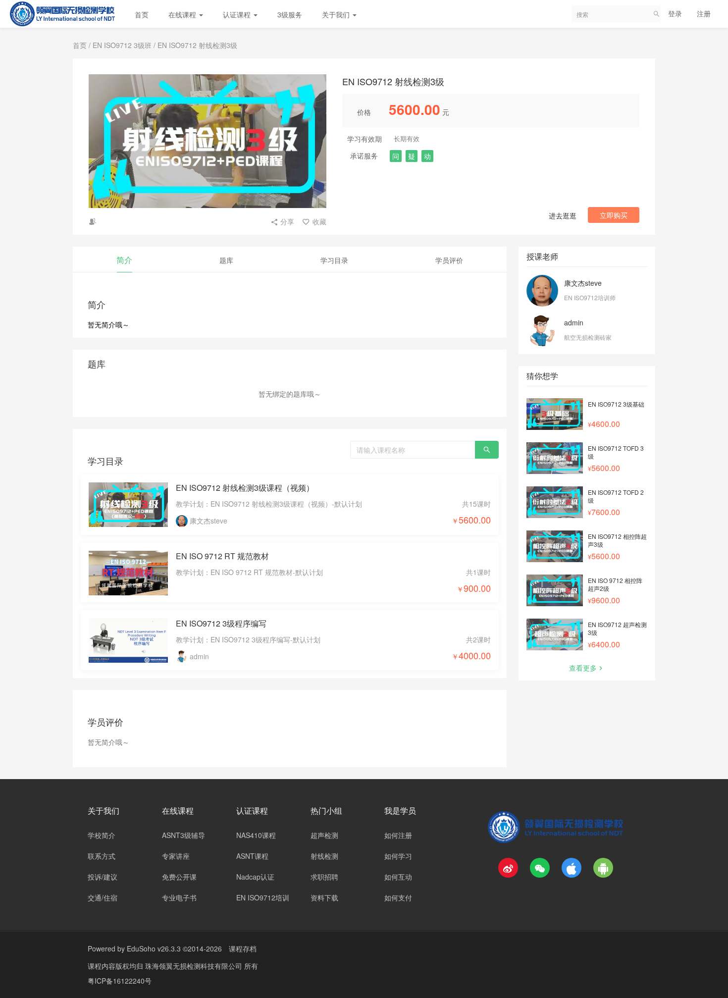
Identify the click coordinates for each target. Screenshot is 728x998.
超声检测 (324, 835)
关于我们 (337, 14)
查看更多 (583, 668)
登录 (675, 13)
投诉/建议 (102, 877)
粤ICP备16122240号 (120, 981)
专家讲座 (176, 856)
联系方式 (101, 856)
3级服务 (289, 14)
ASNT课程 (252, 856)
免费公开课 (179, 877)
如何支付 (398, 897)
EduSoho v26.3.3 (154, 948)
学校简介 (101, 835)
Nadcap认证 (255, 877)
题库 (226, 260)
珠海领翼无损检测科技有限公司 (194, 966)
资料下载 (324, 897)
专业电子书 (179, 897)
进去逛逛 (562, 215)
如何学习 (398, 856)
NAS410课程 (256, 835)
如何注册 (398, 835)
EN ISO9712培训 (262, 897)
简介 (124, 259)
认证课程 (238, 14)
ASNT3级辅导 (183, 835)
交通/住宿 (102, 897)
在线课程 (183, 14)
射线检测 (324, 856)
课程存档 (243, 948)
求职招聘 (324, 877)
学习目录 (334, 260)
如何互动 (398, 877)
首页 (142, 14)
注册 (704, 13)
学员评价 (449, 260)
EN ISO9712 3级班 (122, 45)
